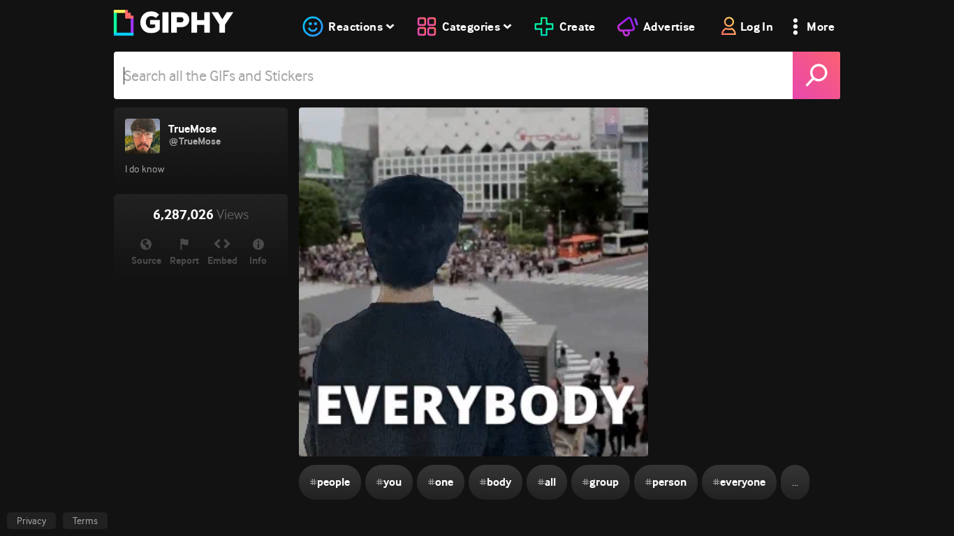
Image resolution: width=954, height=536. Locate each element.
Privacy (31, 520)
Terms (85, 520)
